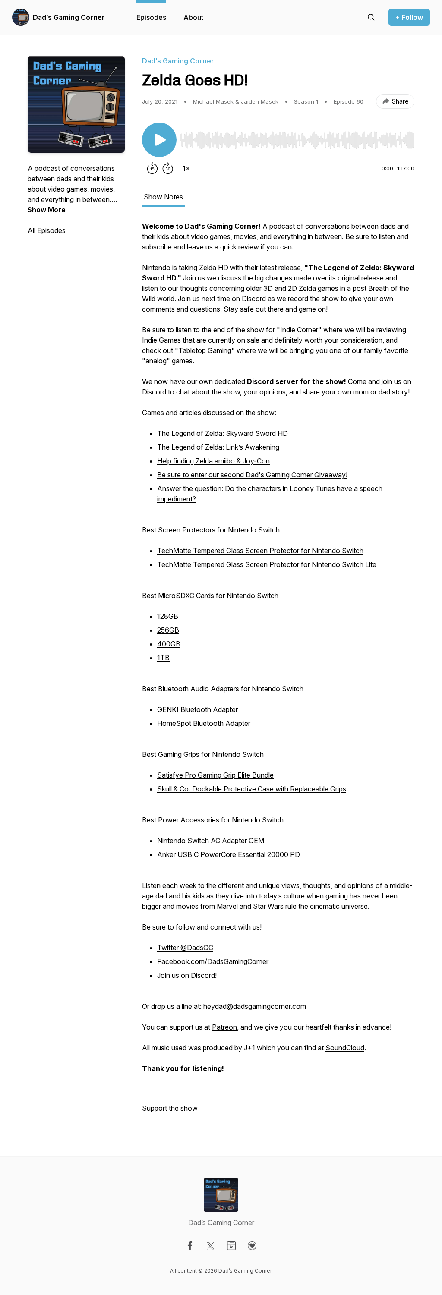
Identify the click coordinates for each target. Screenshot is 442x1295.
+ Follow (409, 17)
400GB (168, 644)
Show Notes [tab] (163, 196)
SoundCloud (344, 1047)
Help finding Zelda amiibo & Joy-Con (213, 461)
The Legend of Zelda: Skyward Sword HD (222, 433)
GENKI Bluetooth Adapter (197, 709)
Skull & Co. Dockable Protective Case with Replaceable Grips (251, 789)
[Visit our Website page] (231, 1245)
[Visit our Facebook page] (190, 1245)
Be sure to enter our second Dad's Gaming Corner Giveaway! (252, 474)
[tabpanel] (278, 671)
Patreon (224, 1027)
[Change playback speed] (186, 168)
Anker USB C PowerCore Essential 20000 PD (228, 854)
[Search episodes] (371, 17)
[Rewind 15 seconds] (152, 168)
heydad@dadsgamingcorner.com (254, 1006)
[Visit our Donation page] (252, 1245)
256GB (168, 630)
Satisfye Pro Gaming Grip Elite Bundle (215, 775)
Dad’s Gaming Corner (69, 17)
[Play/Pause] (159, 140)
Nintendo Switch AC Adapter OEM (210, 840)
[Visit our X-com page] (210, 1245)
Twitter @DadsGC (185, 947)
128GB (167, 616)
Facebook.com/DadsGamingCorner (212, 961)
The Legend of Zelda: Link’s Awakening (218, 447)
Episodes (151, 17)
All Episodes (47, 230)
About (193, 17)
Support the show (170, 1108)
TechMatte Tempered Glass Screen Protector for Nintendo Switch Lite (266, 564)
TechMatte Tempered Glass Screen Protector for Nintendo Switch (260, 550)
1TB (163, 657)
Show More (47, 209)
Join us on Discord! (187, 975)
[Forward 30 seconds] (168, 168)
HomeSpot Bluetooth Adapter (203, 723)
